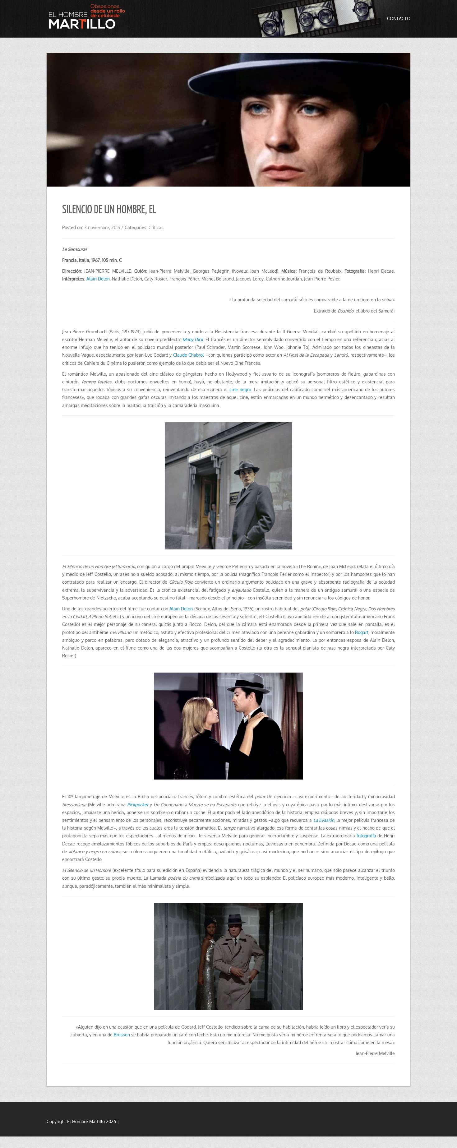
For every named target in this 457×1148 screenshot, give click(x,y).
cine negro (240, 389)
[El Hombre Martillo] (88, 18)
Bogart (361, 632)
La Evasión (324, 820)
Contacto (398, 18)
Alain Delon (98, 278)
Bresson (122, 1034)
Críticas (156, 227)
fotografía (367, 835)
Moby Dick (192, 339)
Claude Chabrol (189, 355)
